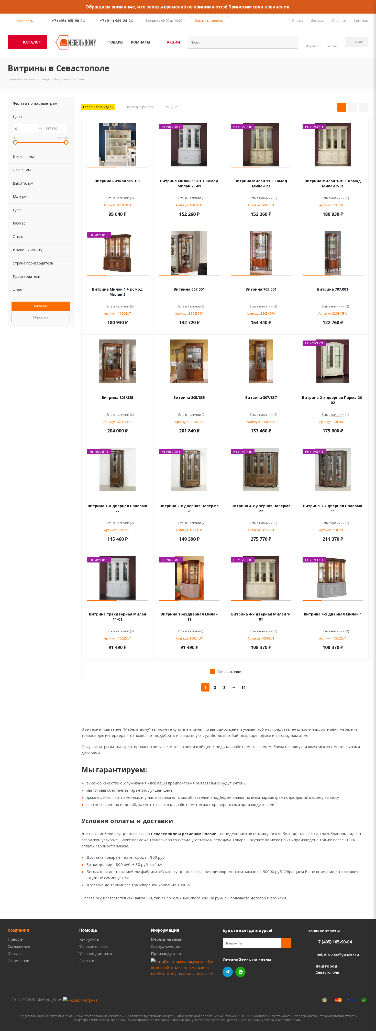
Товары (115, 42)
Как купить (89, 939)
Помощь (88, 930)
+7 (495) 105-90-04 (68, 20)
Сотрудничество (166, 946)
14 (243, 687)
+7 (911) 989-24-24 (116, 20)
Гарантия (87, 960)
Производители (166, 953)
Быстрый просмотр (117, 173)
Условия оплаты (93, 946)
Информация (165, 930)
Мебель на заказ (166, 939)
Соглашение (19, 946)
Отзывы (15, 953)
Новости (16, 939)
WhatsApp (240, 972)
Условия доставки (95, 953)
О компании (18, 960)
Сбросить (41, 317)
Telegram (228, 972)
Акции (173, 42)
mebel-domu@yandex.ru (337, 954)
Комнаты (140, 42)
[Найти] (291, 42)
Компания (18, 930)
